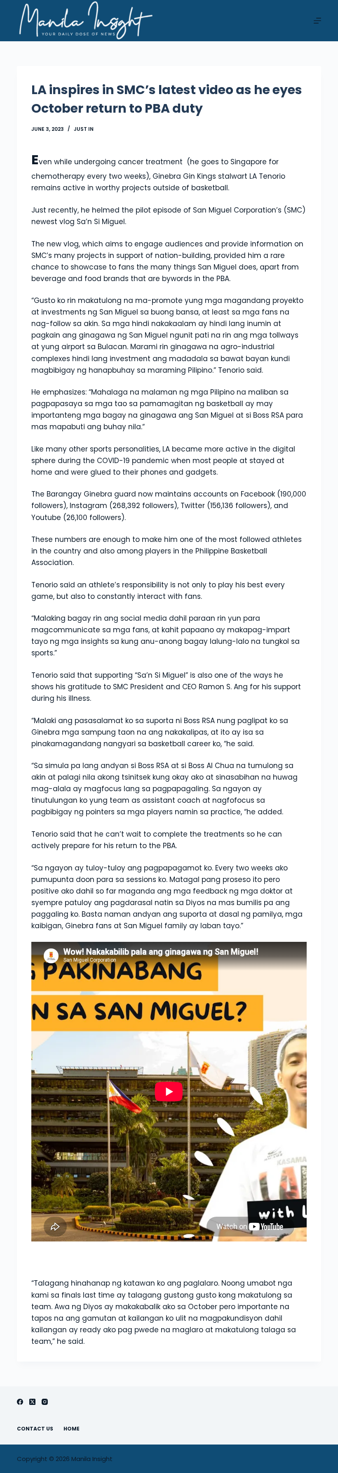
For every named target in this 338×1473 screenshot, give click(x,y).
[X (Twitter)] (32, 1402)
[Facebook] (20, 1402)
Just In (84, 128)
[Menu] (317, 20)
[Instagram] (45, 1402)
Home (71, 1429)
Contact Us (35, 1429)
